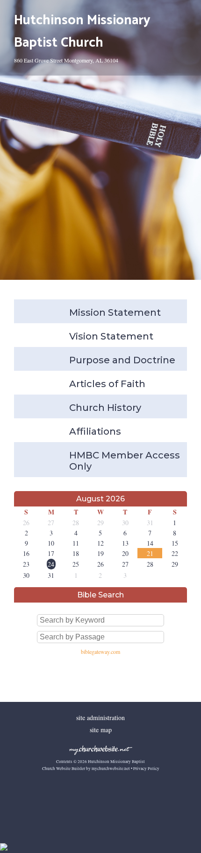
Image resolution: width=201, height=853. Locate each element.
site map (101, 729)
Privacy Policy (146, 768)
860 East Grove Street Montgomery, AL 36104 (66, 60)
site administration (100, 717)
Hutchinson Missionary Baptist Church (82, 31)
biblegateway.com (100, 651)
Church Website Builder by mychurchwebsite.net (86, 768)
